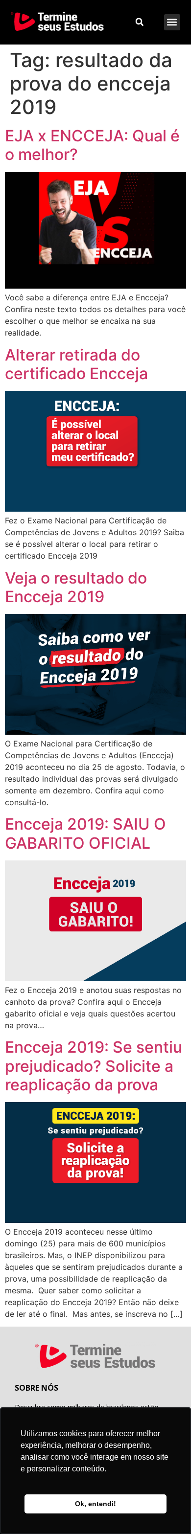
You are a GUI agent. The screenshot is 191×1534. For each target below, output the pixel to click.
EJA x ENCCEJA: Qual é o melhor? (92, 145)
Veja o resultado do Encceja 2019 (76, 587)
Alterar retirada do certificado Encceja (76, 364)
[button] (172, 22)
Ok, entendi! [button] (95, 1504)
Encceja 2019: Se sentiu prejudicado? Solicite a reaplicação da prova (93, 1066)
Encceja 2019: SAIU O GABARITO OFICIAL (85, 833)
